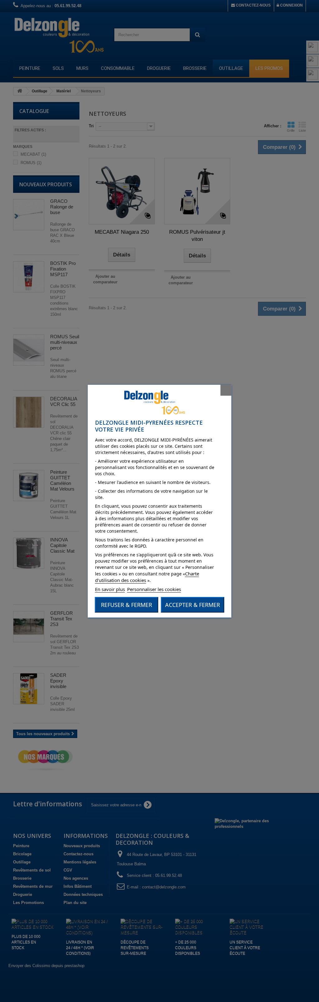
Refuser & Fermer (126, 605)
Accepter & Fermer (192, 605)
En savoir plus (110, 589)
